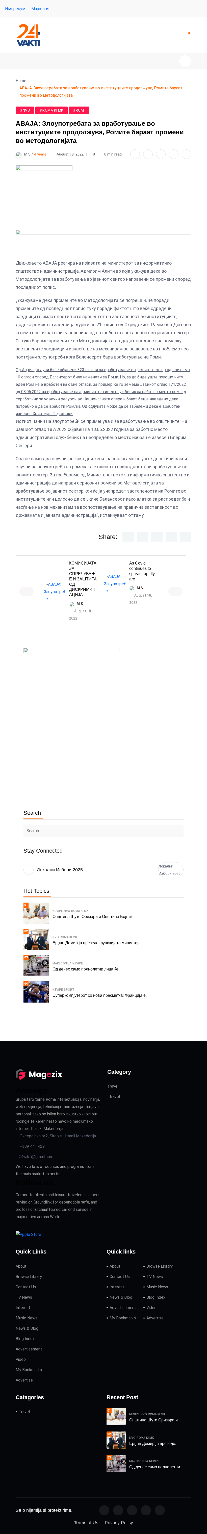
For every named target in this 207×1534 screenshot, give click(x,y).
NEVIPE (58, 910)
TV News (24, 1297)
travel (114, 1096)
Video (21, 1359)
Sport (69, 989)
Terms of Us (86, 1522)
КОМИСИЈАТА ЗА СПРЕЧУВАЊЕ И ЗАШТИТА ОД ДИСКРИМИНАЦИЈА (83, 579)
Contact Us (26, 1287)
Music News (26, 1318)
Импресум (15, 8)
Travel (112, 1086)
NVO (67, 910)
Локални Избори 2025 (169, 870)
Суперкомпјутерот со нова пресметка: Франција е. (100, 995)
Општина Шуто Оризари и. (154, 1420)
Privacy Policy (119, 1522)
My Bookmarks (29, 1369)
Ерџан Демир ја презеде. (152, 1443)
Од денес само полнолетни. (155, 1467)
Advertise (24, 1380)
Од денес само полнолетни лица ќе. (86, 969)
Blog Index (25, 1338)
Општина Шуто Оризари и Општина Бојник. (93, 916)
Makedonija (62, 963)
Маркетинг (41, 8)
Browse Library (29, 1276)
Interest (23, 1307)
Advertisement (29, 1349)
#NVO (25, 110)
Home (22, 80)
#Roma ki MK (51, 110)
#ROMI (79, 110)
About (21, 1266)
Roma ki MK (79, 910)
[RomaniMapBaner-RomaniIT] (103, 244)
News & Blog (27, 1328)
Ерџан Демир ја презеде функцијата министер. (97, 943)
